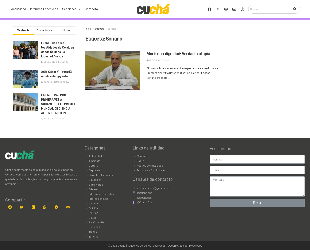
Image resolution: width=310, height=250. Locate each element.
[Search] (294, 9)
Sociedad (94, 227)
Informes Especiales (44, 9)
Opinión (93, 208)
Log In (140, 160)
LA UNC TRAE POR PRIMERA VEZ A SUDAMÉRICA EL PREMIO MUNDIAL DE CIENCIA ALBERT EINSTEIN (58, 104)
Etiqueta (99, 28)
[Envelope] (234, 9)
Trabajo (93, 231)
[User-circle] (242, 9)
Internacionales (98, 198)
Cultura (93, 165)
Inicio (88, 28)
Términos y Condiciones (151, 170)
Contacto (91, 9)
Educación (95, 179)
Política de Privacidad (150, 165)
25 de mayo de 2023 (158, 60)
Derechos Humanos (101, 175)
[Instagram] (225, 9)
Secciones (69, 9)
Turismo (93, 236)
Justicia (93, 203)
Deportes (94, 170)
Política (93, 212)
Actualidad (18, 9)
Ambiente (94, 160)
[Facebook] (209, 9)
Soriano (112, 28)
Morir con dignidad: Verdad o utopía (178, 54)
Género (93, 189)
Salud (92, 217)
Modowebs (195, 245)
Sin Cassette (97, 222)
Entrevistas (96, 184)
